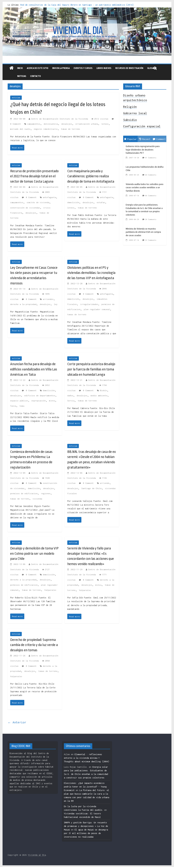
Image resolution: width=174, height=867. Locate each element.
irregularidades (89, 304)
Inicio (20, 68)
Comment (161, 139)
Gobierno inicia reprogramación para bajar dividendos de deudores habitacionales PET (143, 149)
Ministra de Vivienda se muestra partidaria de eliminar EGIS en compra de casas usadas (143, 232)
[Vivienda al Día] (11, 68)
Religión (130, 106)
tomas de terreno (70, 129)
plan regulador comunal (97, 309)
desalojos (66, 124)
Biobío (103, 390)
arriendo (104, 483)
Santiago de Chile (91, 488)
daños (70, 395)
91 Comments (150, 158)
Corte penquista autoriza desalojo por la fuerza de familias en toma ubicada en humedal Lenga (91, 369)
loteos (105, 124)
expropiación (38, 401)
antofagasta (49, 197)
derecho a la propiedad (23, 304)
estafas (101, 202)
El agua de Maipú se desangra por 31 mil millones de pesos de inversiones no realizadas (86, 833)
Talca (13, 406)
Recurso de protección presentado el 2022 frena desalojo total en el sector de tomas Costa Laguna (34, 176)
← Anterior (17, 722)
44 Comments (150, 196)
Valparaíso (50, 590)
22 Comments (150, 240)
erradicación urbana (86, 124)
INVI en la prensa (61, 68)
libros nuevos (104, 68)
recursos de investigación (129, 68)
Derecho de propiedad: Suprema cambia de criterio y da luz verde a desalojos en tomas (34, 645)
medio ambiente (99, 395)
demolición (73, 202)
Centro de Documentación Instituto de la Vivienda (59, 119)
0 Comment (31, 197)
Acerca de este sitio (37, 68)
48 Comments (150, 175)
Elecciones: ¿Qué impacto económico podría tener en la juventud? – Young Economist (85, 787)
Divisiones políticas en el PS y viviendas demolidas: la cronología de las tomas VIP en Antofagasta (91, 273)
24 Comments (150, 219)
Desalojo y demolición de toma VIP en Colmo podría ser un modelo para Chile (34, 553)
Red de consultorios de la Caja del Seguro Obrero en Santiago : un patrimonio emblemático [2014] (76, 5)
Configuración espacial (142, 126)
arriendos (48, 299)
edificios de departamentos (39, 395)
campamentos (33, 124)
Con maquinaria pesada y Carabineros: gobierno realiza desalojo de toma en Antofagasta (90, 176)
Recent (146, 139)
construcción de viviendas (25, 208)
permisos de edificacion (24, 493)
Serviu (70, 401)
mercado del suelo (20, 129)
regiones (45, 493)
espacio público (19, 401)
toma (22, 406)
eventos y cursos (83, 68)
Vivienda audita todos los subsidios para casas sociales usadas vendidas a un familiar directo (144, 187)
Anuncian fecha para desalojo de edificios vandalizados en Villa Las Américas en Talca (33, 369)
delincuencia (51, 124)
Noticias (21, 76)
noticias (16, 98)
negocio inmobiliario (46, 129)
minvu (52, 401)
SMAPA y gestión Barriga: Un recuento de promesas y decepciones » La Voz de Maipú (86, 826)
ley (55, 304)
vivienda (37, 499)
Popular (132, 139)
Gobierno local (135, 113)
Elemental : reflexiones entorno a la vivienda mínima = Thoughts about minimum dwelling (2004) (86, 758)
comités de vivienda (38, 202)
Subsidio (130, 120)
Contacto (35, 76)
